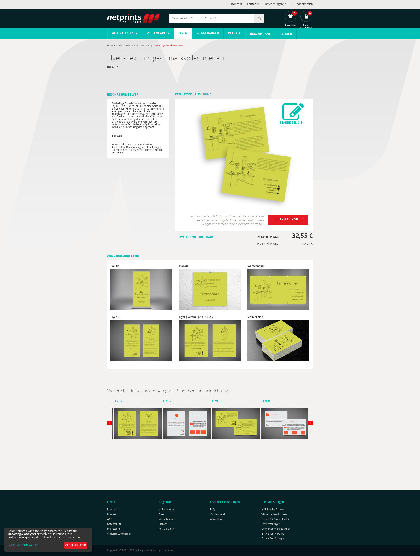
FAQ (212, 509)
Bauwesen (130, 45)
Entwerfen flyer (270, 524)
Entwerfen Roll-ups (272, 538)
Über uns (112, 509)
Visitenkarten (158, 33)
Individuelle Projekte (273, 509)
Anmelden (216, 519)
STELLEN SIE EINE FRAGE (196, 237)
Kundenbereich (303, 4)
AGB (109, 519)
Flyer (183, 33)
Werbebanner (207, 33)
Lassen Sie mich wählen (22, 545)
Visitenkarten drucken (274, 514)
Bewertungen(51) (276, 4)
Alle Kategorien (125, 33)
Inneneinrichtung (144, 45)
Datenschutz (114, 524)
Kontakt (236, 4)
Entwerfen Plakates (272, 534)
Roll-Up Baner (261, 34)
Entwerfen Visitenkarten (275, 519)
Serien (287, 34)
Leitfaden (253, 4)
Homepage (112, 45)
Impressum (113, 529)
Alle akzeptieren (75, 545)
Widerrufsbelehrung (119, 534)
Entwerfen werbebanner (275, 529)
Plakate (234, 33)
